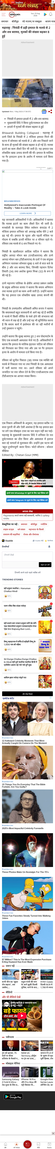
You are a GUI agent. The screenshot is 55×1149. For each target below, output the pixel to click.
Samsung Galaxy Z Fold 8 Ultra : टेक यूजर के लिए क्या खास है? (10, 1082)
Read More (14, 482)
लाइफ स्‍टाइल (8, 529)
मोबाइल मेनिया (13, 1063)
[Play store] (45, 14)
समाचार (4, 21)
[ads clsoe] (53, 1133)
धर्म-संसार (21, 529)
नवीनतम (10, 1037)
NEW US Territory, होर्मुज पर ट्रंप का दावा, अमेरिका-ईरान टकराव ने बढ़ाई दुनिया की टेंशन (28, 1056)
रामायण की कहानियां (11, 534)
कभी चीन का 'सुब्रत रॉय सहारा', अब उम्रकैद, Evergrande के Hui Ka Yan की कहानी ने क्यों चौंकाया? (10, 984)
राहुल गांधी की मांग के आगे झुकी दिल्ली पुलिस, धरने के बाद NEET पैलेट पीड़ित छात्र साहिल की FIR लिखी (29, 984)
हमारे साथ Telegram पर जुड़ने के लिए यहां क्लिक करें (27, 500)
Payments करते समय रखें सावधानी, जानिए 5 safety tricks (26, 517)
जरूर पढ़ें (10, 966)
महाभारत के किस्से (36, 529)
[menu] (4, 14)
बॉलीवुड (15, 21)
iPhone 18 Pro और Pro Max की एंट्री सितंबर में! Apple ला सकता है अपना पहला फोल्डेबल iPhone (29, 1082)
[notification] (50, 14)
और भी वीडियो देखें (11, 997)
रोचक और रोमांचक (31, 534)
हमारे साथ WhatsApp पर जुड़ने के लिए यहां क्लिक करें (27, 493)
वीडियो (9, 992)
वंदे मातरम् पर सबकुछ (32, 21)
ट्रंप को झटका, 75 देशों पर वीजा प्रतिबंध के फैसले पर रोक (10, 1056)
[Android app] (13, 1097)
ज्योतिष (44, 524)
